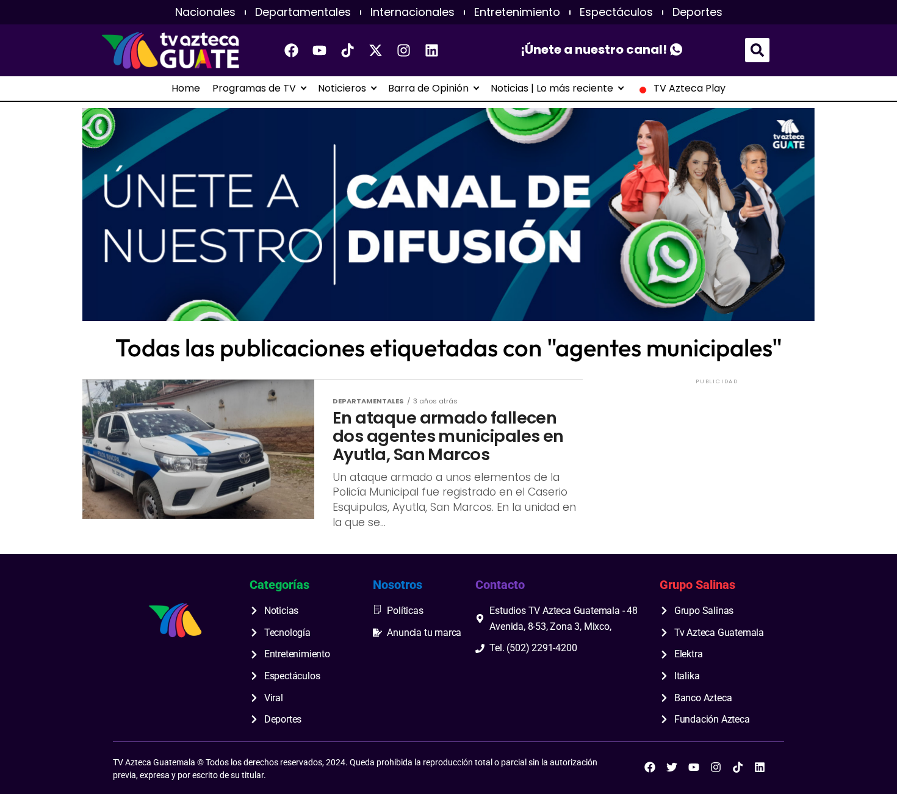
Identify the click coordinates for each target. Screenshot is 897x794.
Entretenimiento (517, 12)
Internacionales (412, 12)
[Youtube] (320, 50)
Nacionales (205, 12)
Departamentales (303, 12)
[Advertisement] (717, 463)
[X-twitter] (376, 50)
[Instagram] (404, 50)
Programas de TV (254, 88)
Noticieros (342, 88)
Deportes (697, 12)
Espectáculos (616, 12)
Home (185, 88)
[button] (757, 50)
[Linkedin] (432, 50)
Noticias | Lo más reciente (552, 88)
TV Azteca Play (690, 88)
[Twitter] (672, 767)
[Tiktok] (348, 50)
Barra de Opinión (428, 88)
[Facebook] (292, 50)
